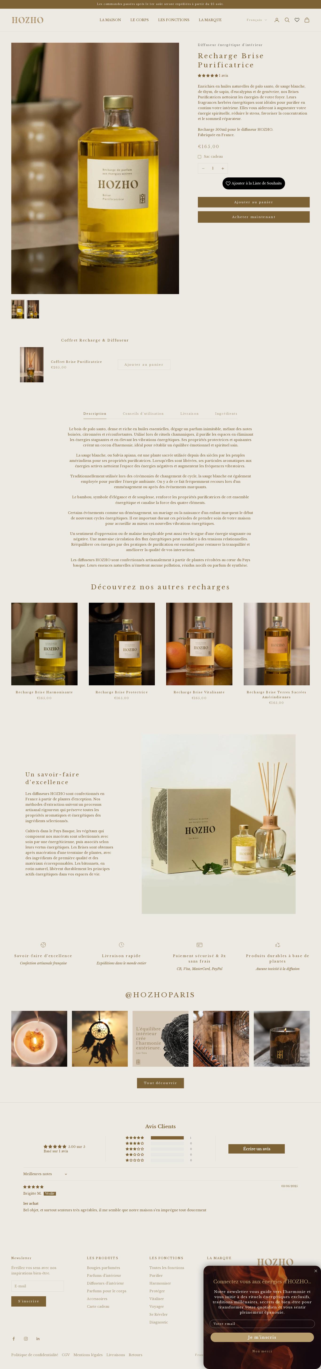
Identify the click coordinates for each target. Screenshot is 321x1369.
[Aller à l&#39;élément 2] (32, 309)
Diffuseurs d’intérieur (105, 1283)
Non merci (262, 1351)
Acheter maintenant (253, 217)
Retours (135, 1355)
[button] (208, 75)
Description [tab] (94, 413)
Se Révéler (158, 1314)
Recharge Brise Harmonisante (44, 692)
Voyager (156, 1306)
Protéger (157, 1291)
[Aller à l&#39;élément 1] (17, 309)
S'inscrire (28, 1301)
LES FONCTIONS (173, 20)
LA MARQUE (210, 20)
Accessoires (97, 1299)
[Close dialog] (316, 1271)
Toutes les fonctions (166, 1268)
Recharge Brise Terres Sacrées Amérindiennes (277, 694)
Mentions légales (88, 1355)
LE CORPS (139, 20)
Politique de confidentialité (34, 1355)
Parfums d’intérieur (104, 1275)
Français (254, 20)
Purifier (156, 1275)
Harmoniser (160, 1283)
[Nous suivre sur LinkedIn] (38, 1338)
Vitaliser (156, 1299)
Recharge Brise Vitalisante (199, 692)
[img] (33, 1187)
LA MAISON (110, 20)
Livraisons (115, 1355)
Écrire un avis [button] (256, 1149)
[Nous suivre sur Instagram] (25, 1338)
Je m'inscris (262, 1337)
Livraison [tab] (189, 413)
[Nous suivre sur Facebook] (13, 1338)
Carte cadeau (98, 1306)
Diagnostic (158, 1322)
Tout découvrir (160, 1083)
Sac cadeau (213, 157)
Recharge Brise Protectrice (122, 692)
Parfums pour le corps (106, 1291)
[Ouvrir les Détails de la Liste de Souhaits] (297, 20)
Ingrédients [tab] (226, 413)
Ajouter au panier (253, 202)
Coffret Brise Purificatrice (76, 362)
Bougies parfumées (103, 1268)
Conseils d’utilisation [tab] (143, 413)
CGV (66, 1355)
